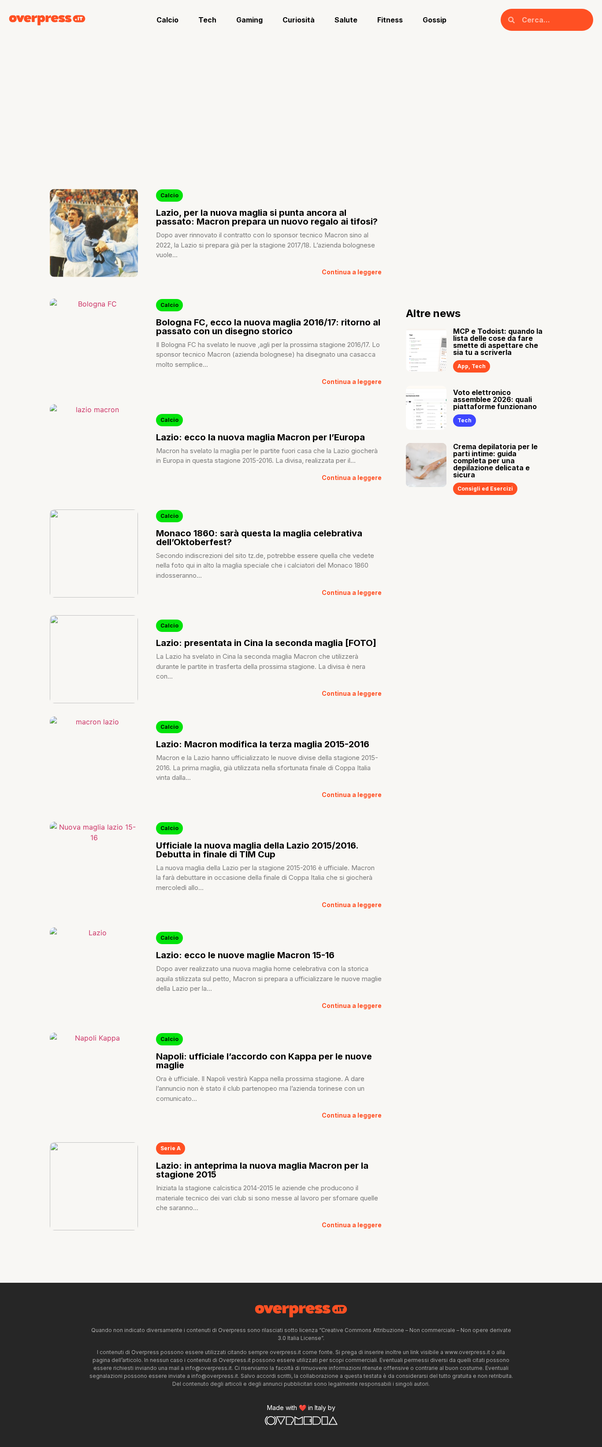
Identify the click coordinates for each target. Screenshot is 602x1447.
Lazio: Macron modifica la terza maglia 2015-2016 (262, 744)
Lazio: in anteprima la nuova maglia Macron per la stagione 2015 (262, 1170)
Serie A (170, 1148)
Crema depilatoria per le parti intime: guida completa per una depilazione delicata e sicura (495, 460)
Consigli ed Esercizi (485, 488)
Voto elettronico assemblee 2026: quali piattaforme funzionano (495, 399)
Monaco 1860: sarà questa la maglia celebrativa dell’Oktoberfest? (259, 537)
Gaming (249, 19)
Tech (207, 19)
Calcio (167, 19)
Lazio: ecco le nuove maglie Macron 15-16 (245, 955)
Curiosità (298, 19)
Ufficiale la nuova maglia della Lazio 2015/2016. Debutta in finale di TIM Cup (257, 850)
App (462, 366)
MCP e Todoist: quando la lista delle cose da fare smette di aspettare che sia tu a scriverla (498, 342)
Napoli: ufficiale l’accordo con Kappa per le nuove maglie (264, 1060)
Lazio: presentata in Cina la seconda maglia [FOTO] (266, 643)
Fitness (390, 19)
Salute (345, 19)
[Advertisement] (301, 105)
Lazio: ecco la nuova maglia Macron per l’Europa (260, 437)
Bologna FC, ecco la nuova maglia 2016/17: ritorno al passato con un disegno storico (268, 326)
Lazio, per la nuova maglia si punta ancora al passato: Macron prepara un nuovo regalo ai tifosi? (267, 217)
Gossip (434, 19)
